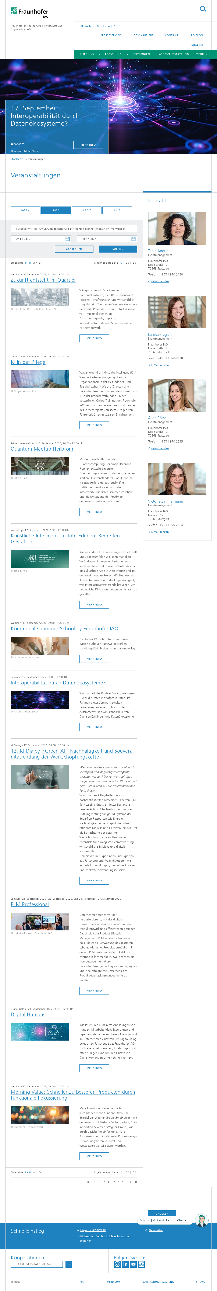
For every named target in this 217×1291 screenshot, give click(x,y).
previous (93, 1182)
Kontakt (171, 35)
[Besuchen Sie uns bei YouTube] (133, 1264)
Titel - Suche (202, 8)
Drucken (162, 1213)
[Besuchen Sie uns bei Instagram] (141, 1264)
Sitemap (201, 1282)
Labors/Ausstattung (173, 54)
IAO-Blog (196, 35)
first (87, 1182)
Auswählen (68, 1264)
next (129, 1182)
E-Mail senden (160, 281)
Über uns (87, 54)
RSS (82, 1282)
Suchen (118, 248)
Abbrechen (74, 249)
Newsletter (156, 1230)
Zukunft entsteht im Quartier (43, 280)
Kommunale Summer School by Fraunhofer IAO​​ (64, 629)
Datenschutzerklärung (158, 1282)
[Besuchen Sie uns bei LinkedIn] (125, 1264)
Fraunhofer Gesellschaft (97, 26)
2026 (56, 210)
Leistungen (141, 54)
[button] (12, 144)
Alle (117, 210)
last (135, 1182)
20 (127, 262)
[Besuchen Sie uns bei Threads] (117, 1264)
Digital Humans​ (28, 1014)
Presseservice (110, 35)
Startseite (17, 158)
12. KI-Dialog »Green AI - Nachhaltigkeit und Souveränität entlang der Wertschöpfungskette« (72, 754)
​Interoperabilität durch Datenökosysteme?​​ (58, 683)
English (197, 44)
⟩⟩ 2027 (87, 210)
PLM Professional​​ (30, 904)
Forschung (113, 54)
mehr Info (60, 144)
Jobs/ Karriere (143, 35)
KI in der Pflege (28, 362)
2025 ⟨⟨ (26, 210)
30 (134, 262)
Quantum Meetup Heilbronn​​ (43, 449)
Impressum (113, 1282)
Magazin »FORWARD (93, 1230)
